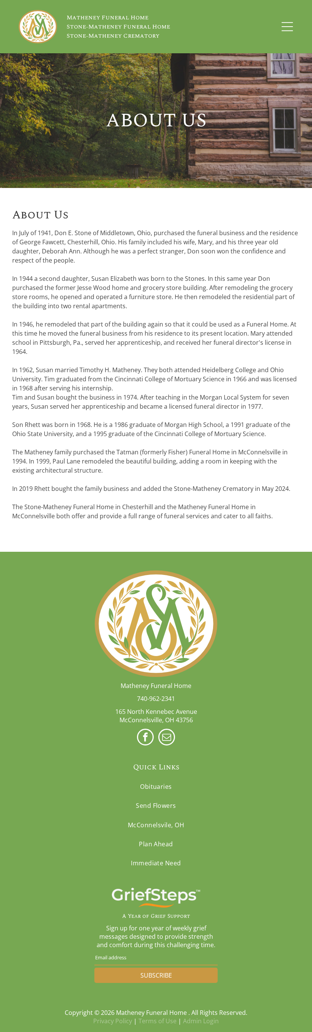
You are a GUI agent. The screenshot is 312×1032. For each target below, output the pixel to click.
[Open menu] (287, 26)
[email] (166, 738)
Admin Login (201, 1021)
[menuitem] (156, 786)
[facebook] (145, 738)
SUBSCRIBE (156, 975)
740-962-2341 (156, 698)
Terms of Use (157, 1021)
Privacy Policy (112, 1021)
